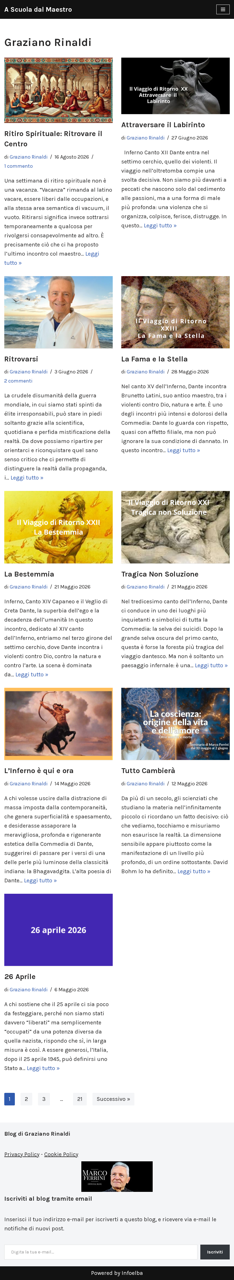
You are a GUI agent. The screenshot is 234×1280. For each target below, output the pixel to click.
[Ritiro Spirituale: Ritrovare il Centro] (58, 90)
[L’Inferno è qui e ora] (58, 724)
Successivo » (113, 1099)
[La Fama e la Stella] (175, 312)
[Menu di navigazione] (223, 9)
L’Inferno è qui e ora (39, 770)
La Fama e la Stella (154, 359)
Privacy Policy (21, 1154)
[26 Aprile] (58, 930)
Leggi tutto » (160, 225)
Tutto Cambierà (148, 770)
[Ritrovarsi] (58, 312)
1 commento (18, 166)
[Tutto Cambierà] (175, 724)
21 (79, 1099)
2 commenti (18, 381)
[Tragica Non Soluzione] (175, 527)
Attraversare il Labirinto (163, 124)
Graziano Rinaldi (29, 157)
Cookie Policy (61, 1154)
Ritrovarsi (21, 359)
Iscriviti (215, 1252)
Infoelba (132, 1273)
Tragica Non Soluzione (160, 574)
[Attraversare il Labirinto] (175, 86)
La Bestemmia (29, 574)
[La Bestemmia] (58, 527)
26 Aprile (20, 976)
